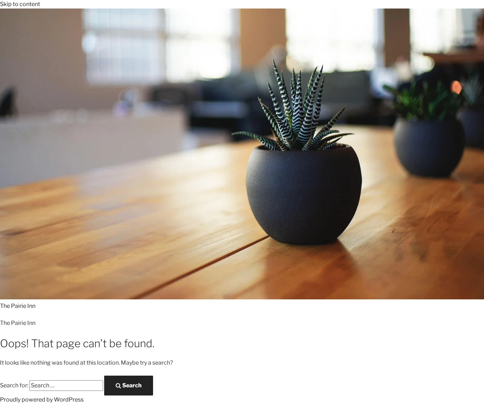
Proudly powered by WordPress (42, 399)
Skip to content (20, 4)
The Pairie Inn (17, 306)
